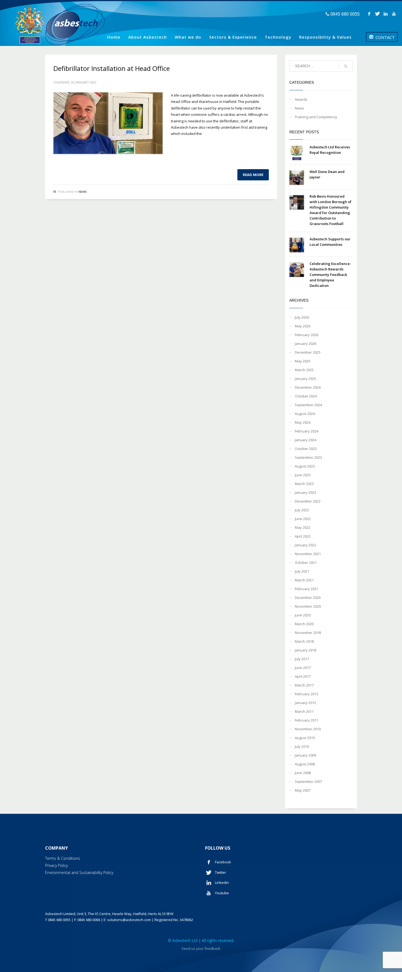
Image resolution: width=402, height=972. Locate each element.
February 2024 (306, 431)
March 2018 (304, 641)
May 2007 (302, 790)
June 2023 (303, 474)
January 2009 (305, 755)
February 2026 (306, 334)
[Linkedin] (385, 14)
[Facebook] (369, 14)
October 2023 (306, 448)
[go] (346, 66)
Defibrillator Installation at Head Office (111, 68)
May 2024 (302, 422)
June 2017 (303, 667)
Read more (253, 174)
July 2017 (302, 658)
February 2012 (306, 693)
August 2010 (305, 737)
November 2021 (308, 553)
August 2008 (305, 764)
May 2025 (302, 361)
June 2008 (303, 772)
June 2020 (303, 615)
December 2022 (308, 501)
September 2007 (308, 781)
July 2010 (302, 746)
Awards (301, 99)
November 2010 (308, 728)
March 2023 (304, 483)
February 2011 (306, 720)
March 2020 (304, 623)
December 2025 (308, 352)
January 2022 (305, 545)
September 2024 (308, 404)
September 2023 (308, 457)
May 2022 (302, 527)
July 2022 (302, 509)
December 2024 (308, 387)
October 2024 (306, 396)
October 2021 (306, 562)
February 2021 (306, 588)
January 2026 (305, 343)
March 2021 (304, 580)
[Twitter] (377, 14)
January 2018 (305, 650)
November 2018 (308, 632)
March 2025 (304, 369)
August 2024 (305, 413)
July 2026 (302, 317)
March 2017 (304, 685)
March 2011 (304, 711)
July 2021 (302, 571)
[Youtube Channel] (394, 14)
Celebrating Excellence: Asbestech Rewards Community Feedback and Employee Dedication (330, 274)
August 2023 (305, 466)
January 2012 (305, 702)
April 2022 (303, 536)
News (82, 191)
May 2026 (302, 326)
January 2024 (305, 439)
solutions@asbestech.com (129, 919)
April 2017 (303, 676)
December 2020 (308, 597)
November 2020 (308, 606)
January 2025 (305, 378)
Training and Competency (316, 116)
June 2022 (303, 518)
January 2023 (305, 492)
